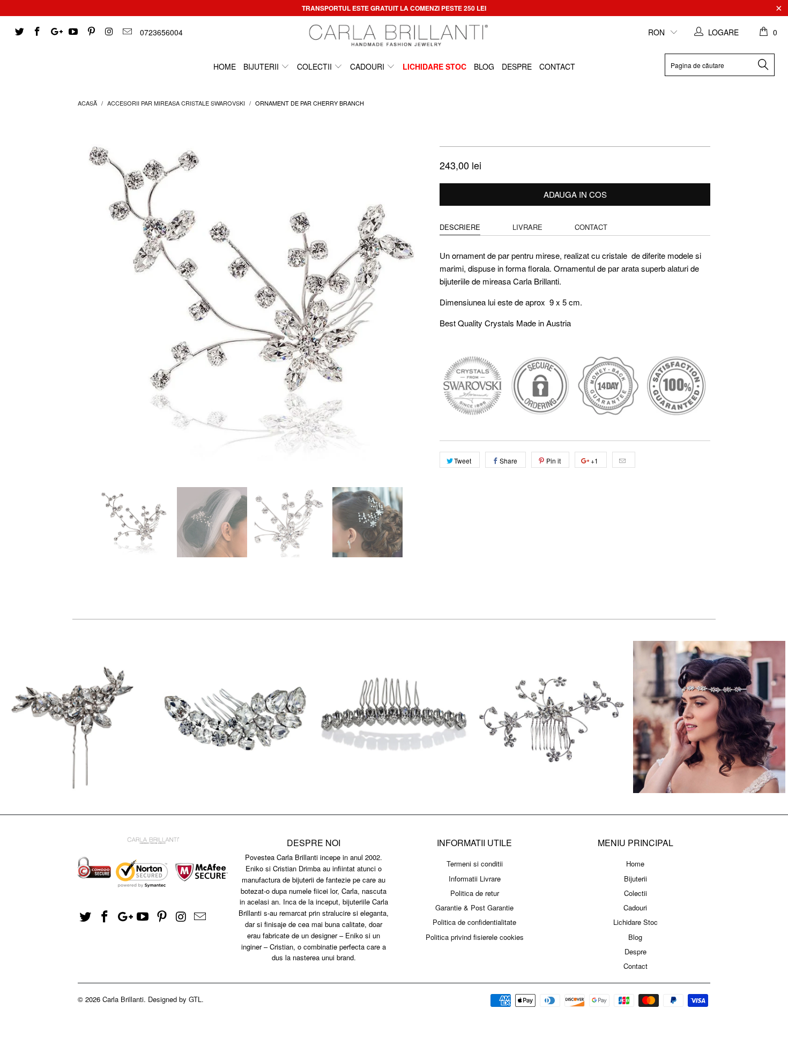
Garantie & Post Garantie (474, 907)
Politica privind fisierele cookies (475, 937)
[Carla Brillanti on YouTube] (73, 32)
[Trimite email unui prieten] (623, 460)
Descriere (460, 227)
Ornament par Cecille (551, 717)
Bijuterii (262, 66)
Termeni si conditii (475, 863)
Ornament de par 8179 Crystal (79, 717)
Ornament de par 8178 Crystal (236, 717)
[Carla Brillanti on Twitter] (18, 32)
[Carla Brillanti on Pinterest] (90, 32)
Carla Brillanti (123, 999)
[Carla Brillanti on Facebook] (37, 32)
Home (224, 66)
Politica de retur (474, 893)
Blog (484, 66)
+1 (593, 460)
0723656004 (161, 32)
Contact (557, 66)
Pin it (553, 460)
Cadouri (368, 66)
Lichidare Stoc (434, 66)
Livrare (527, 227)
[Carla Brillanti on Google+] (54, 32)
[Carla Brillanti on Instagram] (108, 32)
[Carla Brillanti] (396, 35)
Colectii (315, 66)
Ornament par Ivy (709, 717)
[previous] (96, 295)
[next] (410, 295)
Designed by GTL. (176, 999)
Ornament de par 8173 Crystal (394, 717)
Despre (517, 66)
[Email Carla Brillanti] (126, 32)
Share (508, 460)
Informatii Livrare (475, 878)
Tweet (462, 460)
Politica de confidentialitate (474, 922)
